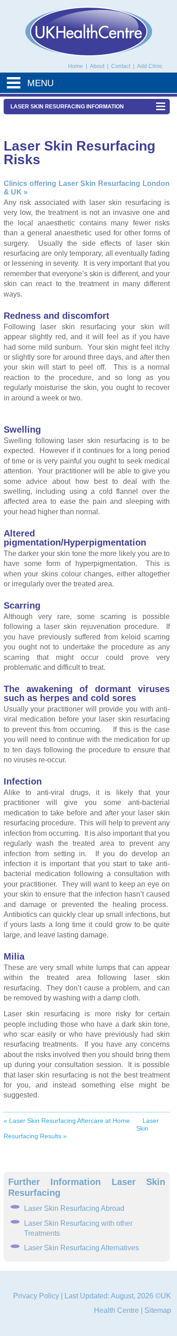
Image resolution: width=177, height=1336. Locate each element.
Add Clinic (149, 66)
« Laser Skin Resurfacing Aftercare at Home (67, 1120)
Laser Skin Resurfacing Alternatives (81, 1248)
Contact (121, 66)
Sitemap (157, 1310)
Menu (40, 83)
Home (75, 66)
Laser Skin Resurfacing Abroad (74, 1208)
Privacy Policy (36, 1296)
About (98, 66)
